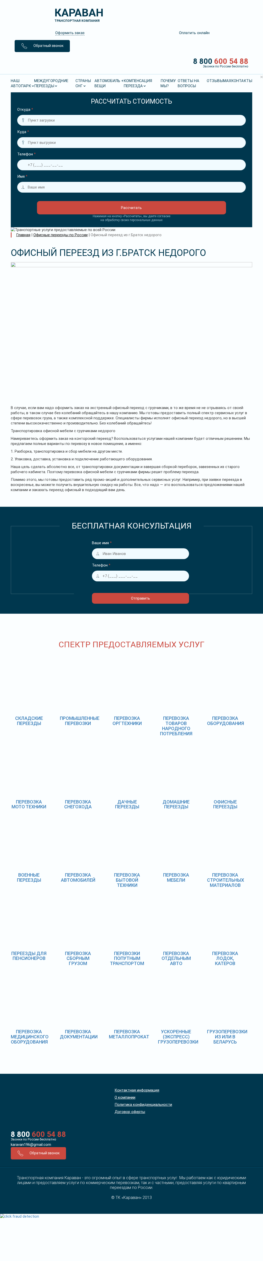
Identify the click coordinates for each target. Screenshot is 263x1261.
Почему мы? (168, 83)
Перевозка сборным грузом (78, 958)
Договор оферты (130, 1111)
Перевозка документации (79, 1034)
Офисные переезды (225, 804)
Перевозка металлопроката (130, 1034)
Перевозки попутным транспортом (127, 958)
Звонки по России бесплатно (33, 1139)
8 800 (220, 62)
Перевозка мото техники (29, 804)
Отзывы (215, 80)
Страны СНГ (83, 83)
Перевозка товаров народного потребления (176, 726)
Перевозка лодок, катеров (225, 958)
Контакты (241, 80)
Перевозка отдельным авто (176, 958)
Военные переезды (29, 877)
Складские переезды (29, 721)
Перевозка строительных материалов (225, 880)
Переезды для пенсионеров (28, 956)
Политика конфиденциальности (143, 1104)
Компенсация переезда (138, 83)
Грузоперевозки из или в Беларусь (227, 1037)
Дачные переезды (127, 804)
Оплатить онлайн (194, 33)
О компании (125, 1097)
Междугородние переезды (51, 83)
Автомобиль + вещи (109, 83)
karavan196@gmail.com (31, 1144)
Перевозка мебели (176, 877)
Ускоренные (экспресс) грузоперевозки (178, 1037)
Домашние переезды (176, 804)
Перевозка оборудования (225, 721)
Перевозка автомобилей (78, 877)
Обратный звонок (48, 46)
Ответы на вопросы (188, 83)
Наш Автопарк (21, 83)
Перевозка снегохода (78, 804)
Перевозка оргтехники (127, 721)
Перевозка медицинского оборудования (30, 1037)
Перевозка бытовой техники (127, 880)
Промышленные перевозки (79, 721)
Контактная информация (137, 1090)
